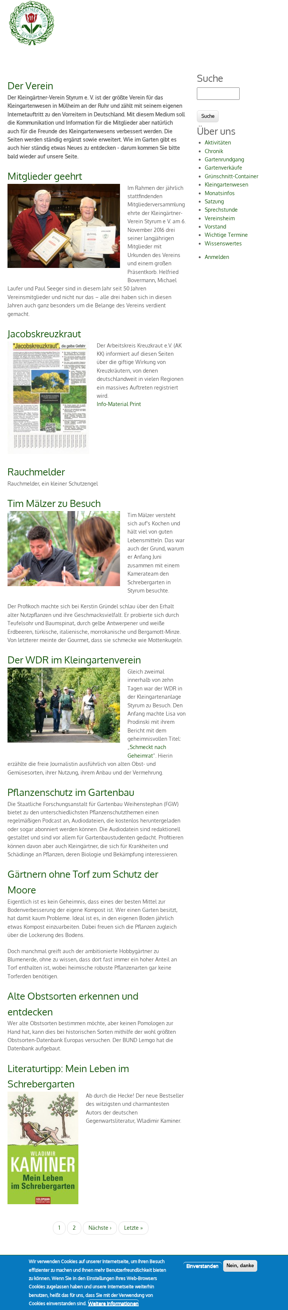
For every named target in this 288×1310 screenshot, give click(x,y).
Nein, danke (240, 1265)
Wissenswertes (223, 243)
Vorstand (215, 226)
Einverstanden (202, 1266)
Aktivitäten (218, 142)
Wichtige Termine (226, 235)
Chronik (214, 151)
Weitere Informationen (113, 1303)
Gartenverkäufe (223, 167)
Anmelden (217, 257)
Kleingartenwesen (226, 184)
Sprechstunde (221, 209)
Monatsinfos (220, 193)
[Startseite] (32, 45)
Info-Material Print (119, 404)
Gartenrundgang (224, 159)
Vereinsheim (220, 218)
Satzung (214, 201)
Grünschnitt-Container (231, 176)
